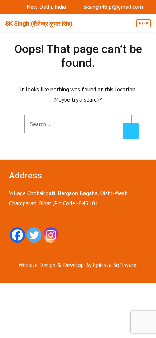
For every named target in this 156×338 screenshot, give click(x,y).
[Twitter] (34, 235)
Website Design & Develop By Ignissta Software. (78, 264)
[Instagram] (50, 235)
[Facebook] (17, 235)
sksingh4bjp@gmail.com (113, 6)
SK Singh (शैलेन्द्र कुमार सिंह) (39, 23)
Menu (143, 23)
